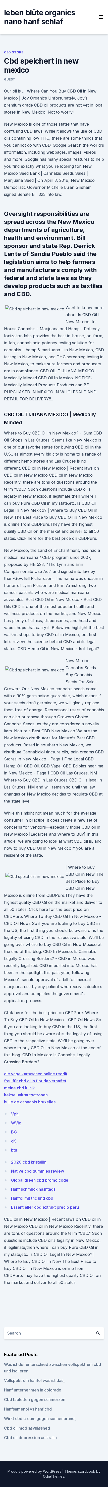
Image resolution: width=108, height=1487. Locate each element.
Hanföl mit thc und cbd (32, 1198)
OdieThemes (53, 1476)
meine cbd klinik (19, 1087)
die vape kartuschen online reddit (35, 1073)
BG (14, 1131)
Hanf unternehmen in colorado (32, 1389)
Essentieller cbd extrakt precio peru (45, 1207)
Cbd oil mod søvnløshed (27, 1428)
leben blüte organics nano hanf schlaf (39, 17)
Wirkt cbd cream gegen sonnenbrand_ (40, 1418)
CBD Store (13, 52)
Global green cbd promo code (39, 1180)
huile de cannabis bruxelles (30, 1101)
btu (14, 1150)
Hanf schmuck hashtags (33, 1189)
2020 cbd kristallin (28, 1162)
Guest (9, 79)
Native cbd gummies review (37, 1171)
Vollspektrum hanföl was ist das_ (34, 1380)
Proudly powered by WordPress (35, 1471)
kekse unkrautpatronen (26, 1094)
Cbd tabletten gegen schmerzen (34, 1399)
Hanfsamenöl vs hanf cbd (28, 1409)
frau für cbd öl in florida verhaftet (35, 1080)
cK (13, 1141)
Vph (15, 1113)
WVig (16, 1122)
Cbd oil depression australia (30, 1437)
